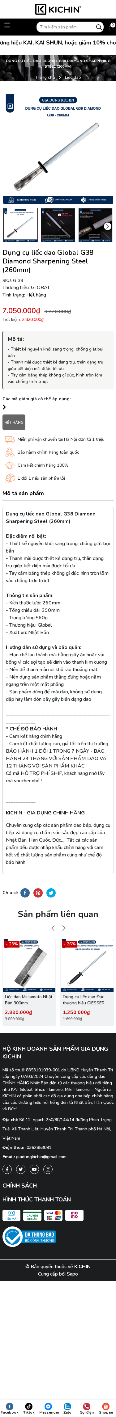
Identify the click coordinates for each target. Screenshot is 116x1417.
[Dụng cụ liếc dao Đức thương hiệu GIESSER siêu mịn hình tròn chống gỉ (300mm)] (87, 965)
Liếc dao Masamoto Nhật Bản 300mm (28, 1000)
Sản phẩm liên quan (58, 914)
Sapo (72, 1274)
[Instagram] (48, 1169)
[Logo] (58, 9)
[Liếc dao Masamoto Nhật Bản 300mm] (29, 965)
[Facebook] (7, 1169)
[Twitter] (20, 1169)
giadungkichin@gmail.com (41, 1157)
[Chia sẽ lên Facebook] (25, 893)
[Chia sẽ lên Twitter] (51, 893)
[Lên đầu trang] (106, 1355)
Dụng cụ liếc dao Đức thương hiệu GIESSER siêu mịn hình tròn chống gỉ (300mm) (87, 1000)
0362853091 (39, 1147)
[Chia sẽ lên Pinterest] (38, 893)
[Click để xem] (58, 149)
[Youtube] (34, 1169)
